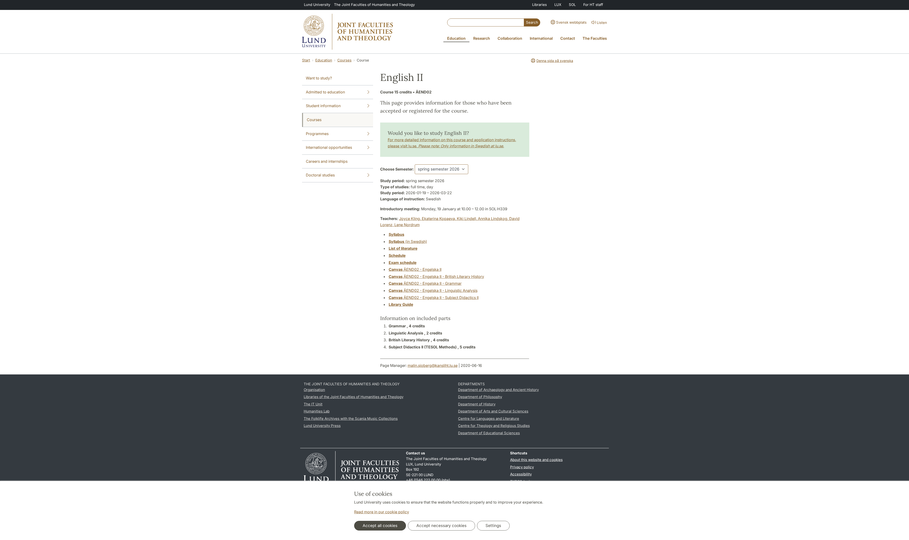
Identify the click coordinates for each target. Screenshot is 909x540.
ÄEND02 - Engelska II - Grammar (425, 283)
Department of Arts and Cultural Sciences (493, 411)
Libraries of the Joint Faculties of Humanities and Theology (353, 397)
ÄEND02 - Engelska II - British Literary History (436, 276)
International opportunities (329, 147)
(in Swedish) (408, 241)
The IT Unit (313, 404)
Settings (493, 525)
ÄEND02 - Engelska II (415, 269)
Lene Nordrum (407, 224)
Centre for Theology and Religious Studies (494, 425)
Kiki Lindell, (467, 218)
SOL (572, 4)
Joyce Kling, (410, 218)
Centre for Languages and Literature (488, 418)
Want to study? (319, 78)
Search (532, 22)
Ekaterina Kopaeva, (439, 218)
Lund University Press (322, 425)
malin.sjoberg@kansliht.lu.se (433, 365)
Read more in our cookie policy (381, 511)
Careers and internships (327, 161)
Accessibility (521, 474)
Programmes (317, 133)
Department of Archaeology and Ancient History (498, 389)
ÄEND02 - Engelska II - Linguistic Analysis (433, 290)
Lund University (317, 4)
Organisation (314, 389)
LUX (557, 4)
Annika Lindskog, (493, 218)
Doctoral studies (320, 175)
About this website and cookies (536, 459)
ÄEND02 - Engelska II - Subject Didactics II (434, 297)
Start (306, 60)
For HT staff (593, 4)
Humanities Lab (317, 411)
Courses (344, 60)
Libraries (539, 4)
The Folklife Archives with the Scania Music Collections (351, 418)
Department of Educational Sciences (489, 433)
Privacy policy (522, 467)
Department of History (476, 404)
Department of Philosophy (480, 397)
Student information (323, 105)
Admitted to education (325, 92)
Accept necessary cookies (441, 525)
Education (323, 60)
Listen (602, 22)
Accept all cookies (380, 525)
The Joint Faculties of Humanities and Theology (374, 4)
